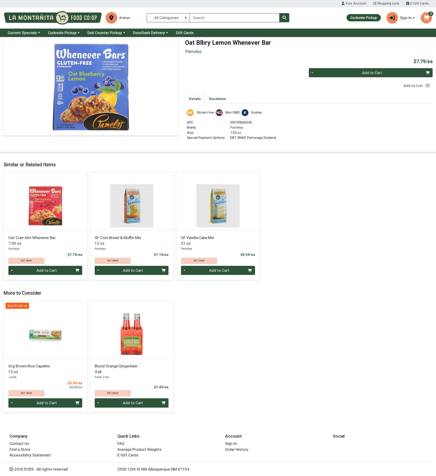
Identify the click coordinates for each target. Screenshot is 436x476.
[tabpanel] (309, 126)
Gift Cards (185, 32)
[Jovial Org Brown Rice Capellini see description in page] (45, 329)
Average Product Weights (139, 449)
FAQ (120, 443)
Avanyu (124, 18)
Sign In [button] (405, 17)
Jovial (12, 377)
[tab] (195, 98)
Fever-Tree (102, 377)
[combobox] (235, 17)
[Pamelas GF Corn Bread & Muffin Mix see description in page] (131, 201)
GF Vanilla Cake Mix (197, 240)
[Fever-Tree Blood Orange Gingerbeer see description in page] (131, 329)
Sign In (231, 443)
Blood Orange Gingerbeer (116, 369)
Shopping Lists (388, 3)
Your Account (355, 3)
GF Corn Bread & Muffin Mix (118, 240)
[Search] (284, 17)
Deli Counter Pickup (104, 32)
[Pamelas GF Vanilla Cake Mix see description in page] (218, 201)
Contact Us (19, 443)
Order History (236, 449)
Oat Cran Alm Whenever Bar (32, 240)
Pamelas (236, 127)
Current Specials (22, 32)
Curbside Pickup (62, 32)
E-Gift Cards (419, 3)
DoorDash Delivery (149, 32)
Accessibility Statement (30, 455)
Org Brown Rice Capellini (29, 369)
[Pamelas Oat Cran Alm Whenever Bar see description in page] (45, 201)
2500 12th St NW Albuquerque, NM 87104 (153, 469)
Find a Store (20, 449)
